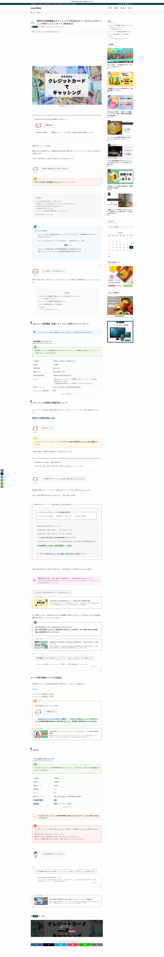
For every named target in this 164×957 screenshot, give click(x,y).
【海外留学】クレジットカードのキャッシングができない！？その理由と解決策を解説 (73, 732)
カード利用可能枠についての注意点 (51, 304)
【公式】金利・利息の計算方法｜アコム (49, 877)
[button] (36, 944)
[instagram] (121, 4)
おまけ (42, 307)
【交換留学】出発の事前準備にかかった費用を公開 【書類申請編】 (70, 601)
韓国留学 (35, 26)
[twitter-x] (119, 4)
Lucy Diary (36, 8)
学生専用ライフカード (49, 298)
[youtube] (128, 4)
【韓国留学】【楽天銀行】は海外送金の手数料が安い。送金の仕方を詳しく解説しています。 (73, 643)
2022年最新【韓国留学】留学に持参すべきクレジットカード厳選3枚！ (71, 899)
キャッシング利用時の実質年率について (52, 301)
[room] (123, 4)
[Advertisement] (67, 48)
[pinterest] (125, 4)
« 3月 (108, 256)
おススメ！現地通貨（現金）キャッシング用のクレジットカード (60, 296)
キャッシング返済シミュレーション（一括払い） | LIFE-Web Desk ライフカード (62, 664)
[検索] (132, 4)
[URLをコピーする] (97, 944)
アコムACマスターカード (50, 309)
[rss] (130, 4)
